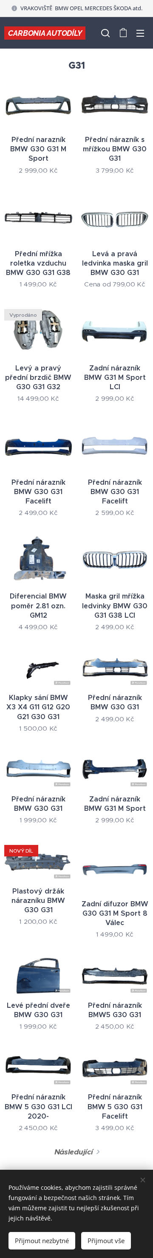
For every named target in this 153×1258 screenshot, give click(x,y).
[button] (105, 32)
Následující (73, 1152)
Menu (140, 32)
